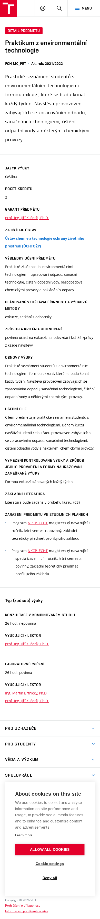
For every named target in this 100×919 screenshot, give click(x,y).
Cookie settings (50, 864)
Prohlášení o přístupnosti (23, 905)
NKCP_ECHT (38, 550)
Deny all (50, 878)
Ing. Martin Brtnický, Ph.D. (26, 693)
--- (38, 558)
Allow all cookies (49, 850)
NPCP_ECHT (38, 522)
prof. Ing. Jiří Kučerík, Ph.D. (27, 217)
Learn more (24, 835)
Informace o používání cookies (26, 911)
